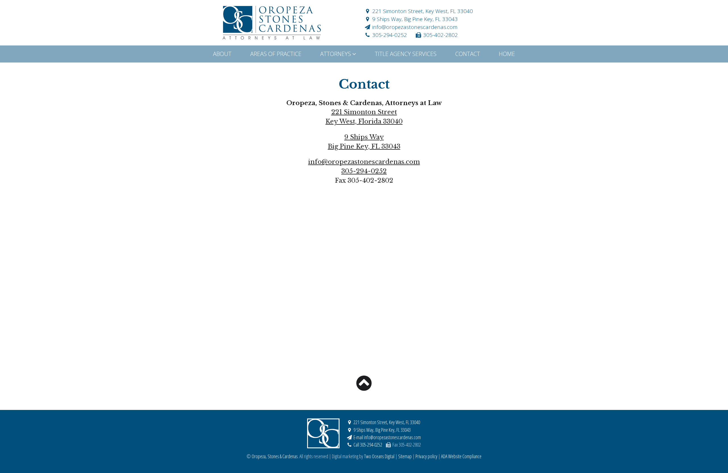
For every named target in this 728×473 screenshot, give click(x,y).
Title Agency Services (406, 54)
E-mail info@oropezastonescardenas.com (387, 437)
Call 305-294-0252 (367, 444)
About (222, 54)
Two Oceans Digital (379, 456)
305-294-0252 (389, 34)
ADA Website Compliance (461, 456)
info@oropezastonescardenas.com (364, 162)
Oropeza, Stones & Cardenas (271, 22)
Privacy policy (426, 456)
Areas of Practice (275, 54)
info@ (414, 26)
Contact (467, 54)
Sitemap (405, 456)
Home (507, 54)
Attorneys (336, 54)
